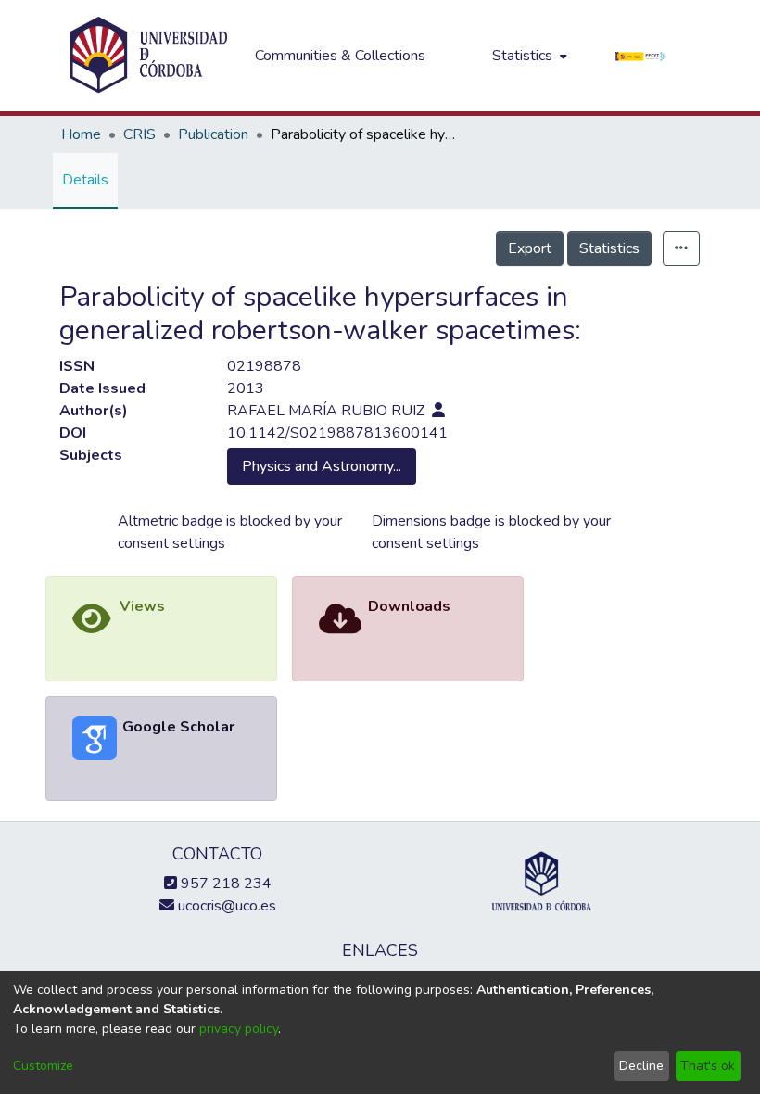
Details (85, 180)
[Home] (148, 55)
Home (81, 134)
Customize (43, 1066)
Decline (641, 1066)
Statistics (609, 248)
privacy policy (238, 1028)
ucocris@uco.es (225, 906)
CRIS (139, 134)
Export (529, 248)
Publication (213, 134)
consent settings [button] (171, 543)
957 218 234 (224, 883)
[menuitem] (527, 55)
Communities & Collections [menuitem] (340, 55)
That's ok (707, 1066)
